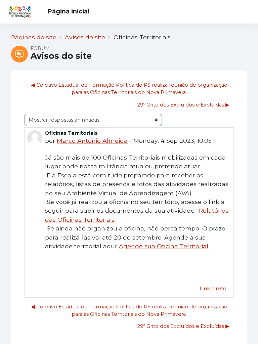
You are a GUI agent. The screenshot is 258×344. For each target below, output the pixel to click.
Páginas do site (33, 37)
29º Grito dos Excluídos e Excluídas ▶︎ (183, 105)
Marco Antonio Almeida (92, 140)
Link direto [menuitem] (213, 289)
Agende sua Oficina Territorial (163, 246)
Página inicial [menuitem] (68, 11)
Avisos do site (85, 37)
